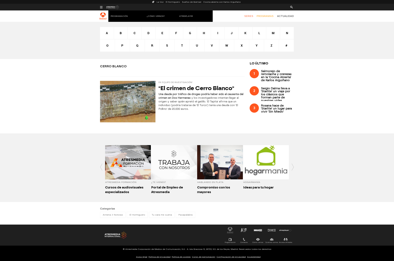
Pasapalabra (185, 215)
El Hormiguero (173, 2)
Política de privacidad (160, 257)
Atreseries (244, 230)
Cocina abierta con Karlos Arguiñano (222, 2)
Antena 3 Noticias (113, 215)
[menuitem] (249, 16)
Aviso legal (141, 257)
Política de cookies (181, 257)
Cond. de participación (203, 257)
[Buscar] (291, 7)
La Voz (160, 2)
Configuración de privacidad (231, 257)
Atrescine (271, 230)
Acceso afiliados (285, 242)
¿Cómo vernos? (156, 16)
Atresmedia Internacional (115, 235)
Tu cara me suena (162, 215)
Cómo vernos (257, 242)
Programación (119, 16)
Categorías (107, 208)
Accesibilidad (254, 257)
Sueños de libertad (191, 2)
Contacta (244, 242)
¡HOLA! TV (258, 230)
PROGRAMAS (265, 16)
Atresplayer (186, 16)
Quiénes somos (271, 242)
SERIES (248, 16)
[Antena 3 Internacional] (103, 18)
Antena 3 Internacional (230, 230)
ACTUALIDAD (285, 16)
